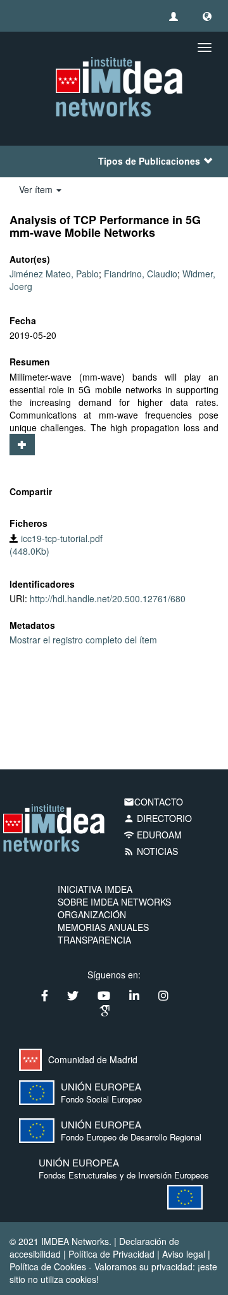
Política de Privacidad (111, 1254)
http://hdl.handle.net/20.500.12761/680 (108, 598)
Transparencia (94, 939)
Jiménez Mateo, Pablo (54, 273)
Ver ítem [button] (37, 189)
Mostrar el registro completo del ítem (83, 639)
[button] (207, 16)
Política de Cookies (48, 1266)
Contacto (153, 801)
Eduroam (153, 834)
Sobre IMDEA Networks (114, 901)
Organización (92, 914)
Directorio (158, 818)
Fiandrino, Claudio (140, 273)
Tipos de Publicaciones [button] (149, 161)
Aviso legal (183, 1254)
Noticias (151, 851)
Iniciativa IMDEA (95, 889)
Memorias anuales (103, 927)
